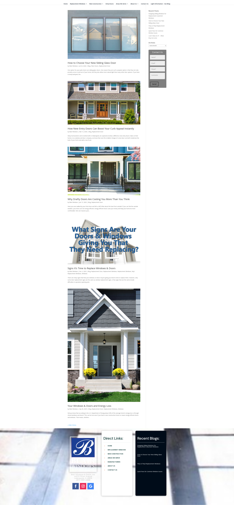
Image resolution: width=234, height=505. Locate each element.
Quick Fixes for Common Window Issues (149, 471)
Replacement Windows (77, 4)
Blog (89, 66)
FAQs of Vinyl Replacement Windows (148, 464)
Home (66, 4)
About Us (134, 4)
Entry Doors (110, 4)
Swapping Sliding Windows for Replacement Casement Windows (157, 16)
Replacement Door (104, 66)
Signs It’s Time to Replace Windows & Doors (91, 268)
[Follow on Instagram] (83, 486)
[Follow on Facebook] (75, 486)
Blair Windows (73, 66)
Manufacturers (114, 462)
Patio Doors (94, 66)
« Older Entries (72, 425)
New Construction (95, 4)
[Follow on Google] (90, 486)
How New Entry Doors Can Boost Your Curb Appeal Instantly (101, 128)
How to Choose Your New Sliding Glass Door (92, 62)
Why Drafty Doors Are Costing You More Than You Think (99, 199)
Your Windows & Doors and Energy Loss (89, 405)
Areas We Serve (121, 4)
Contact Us (144, 4)
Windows (84, 273)
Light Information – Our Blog (160, 4)
